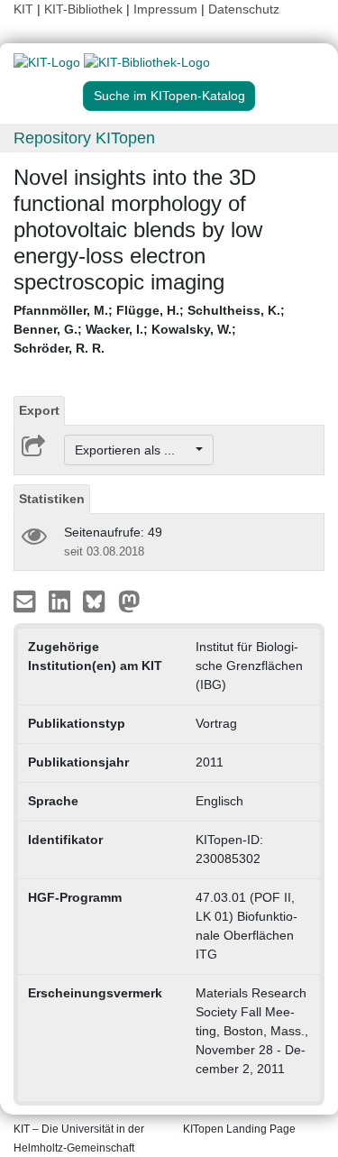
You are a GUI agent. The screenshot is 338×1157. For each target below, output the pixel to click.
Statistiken (52, 498)
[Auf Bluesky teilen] (98, 600)
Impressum (165, 9)
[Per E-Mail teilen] (27, 600)
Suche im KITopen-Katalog (169, 95)
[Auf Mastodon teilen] (129, 600)
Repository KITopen (84, 138)
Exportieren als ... (134, 450)
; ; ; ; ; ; (149, 329)
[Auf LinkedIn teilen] (62, 600)
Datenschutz (243, 9)
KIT (23, 9)
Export (39, 410)
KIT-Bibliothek (85, 9)
